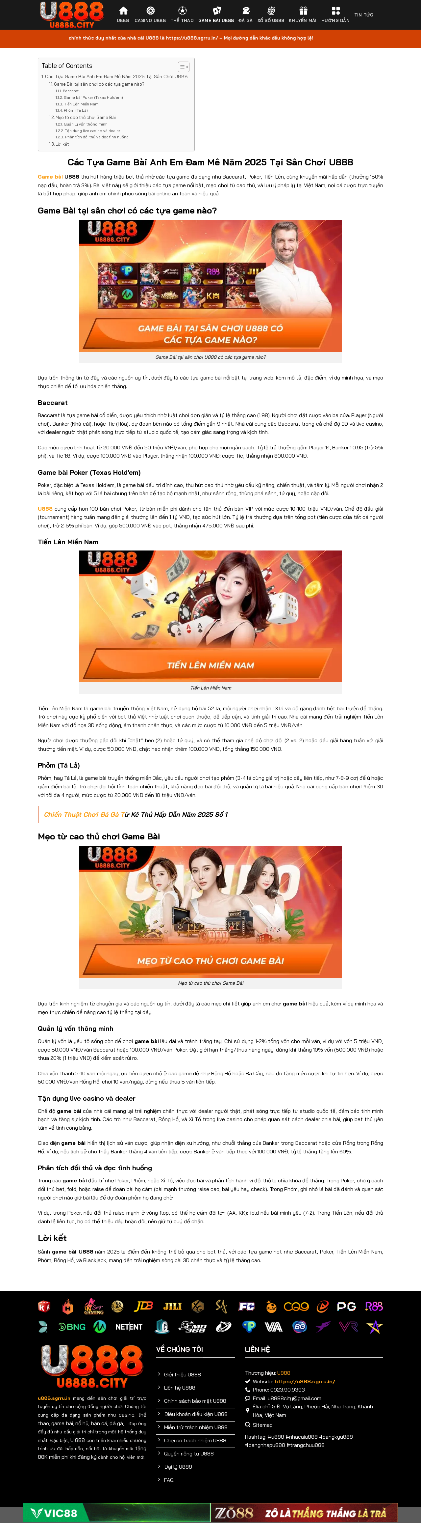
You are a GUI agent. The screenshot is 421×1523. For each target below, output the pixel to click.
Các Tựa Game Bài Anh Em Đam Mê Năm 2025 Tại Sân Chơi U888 (116, 76)
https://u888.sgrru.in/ (305, 1381)
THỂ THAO (182, 20)
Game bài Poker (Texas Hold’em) (93, 97)
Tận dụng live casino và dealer (92, 130)
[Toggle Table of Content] (180, 66)
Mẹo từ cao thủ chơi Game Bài (86, 117)
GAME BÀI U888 (216, 20)
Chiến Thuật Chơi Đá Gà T (84, 814)
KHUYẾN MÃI (303, 20)
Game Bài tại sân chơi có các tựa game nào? (99, 84)
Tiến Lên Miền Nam (81, 103)
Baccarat (70, 90)
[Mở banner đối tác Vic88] (116, 1512)
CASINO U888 (150, 20)
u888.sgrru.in (54, 1398)
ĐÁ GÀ (245, 20)
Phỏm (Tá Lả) (75, 110)
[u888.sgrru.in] (72, 15)
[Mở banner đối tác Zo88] (304, 1512)
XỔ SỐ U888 (271, 20)
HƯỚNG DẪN (335, 20)
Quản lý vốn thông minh (85, 124)
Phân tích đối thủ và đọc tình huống (96, 136)
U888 (123, 20)
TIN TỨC (364, 14)
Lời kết (62, 144)
